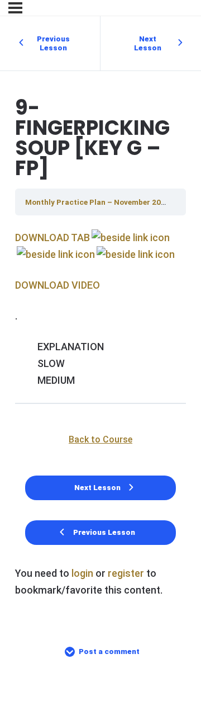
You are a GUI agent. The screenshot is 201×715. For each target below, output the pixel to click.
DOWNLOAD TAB (52, 237)
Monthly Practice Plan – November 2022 (98, 201)
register (126, 573)
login (82, 573)
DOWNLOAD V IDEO (57, 285)
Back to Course (100, 439)
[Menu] (15, 8)
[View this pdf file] (130, 237)
